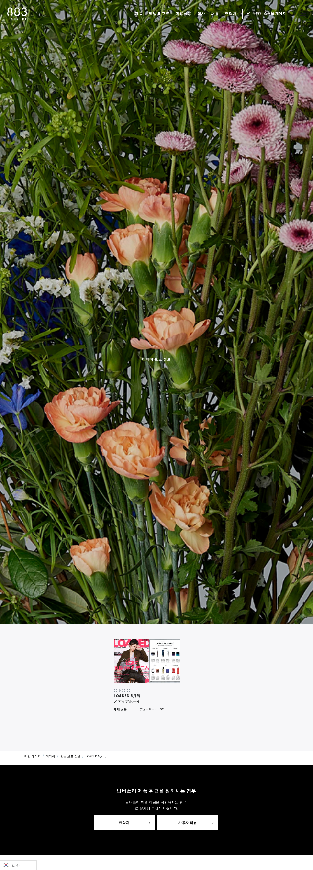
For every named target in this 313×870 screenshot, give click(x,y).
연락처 (231, 13)
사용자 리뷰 (187, 822)
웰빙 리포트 (159, 13)
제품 (139, 13)
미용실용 (183, 13)
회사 (201, 13)
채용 (215, 13)
